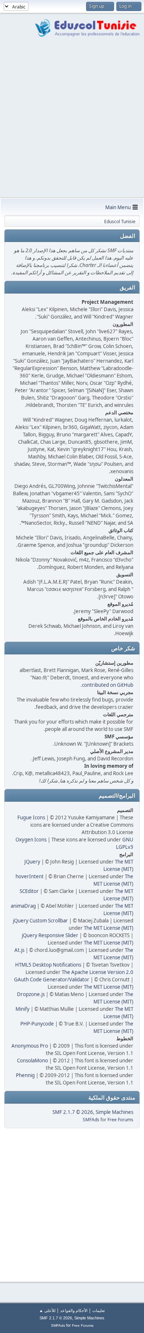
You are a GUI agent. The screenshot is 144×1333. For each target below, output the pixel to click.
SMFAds (91, 1119)
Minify (23, 1009)
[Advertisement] (72, 122)
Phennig (25, 1075)
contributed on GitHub (107, 685)
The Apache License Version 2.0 (97, 972)
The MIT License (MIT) (108, 928)
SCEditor (29, 891)
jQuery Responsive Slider (50, 935)
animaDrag (23, 906)
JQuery (32, 861)
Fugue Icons (31, 817)
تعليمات (98, 1310)
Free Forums (120, 1119)
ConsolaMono (32, 1060)
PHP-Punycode (37, 1023)
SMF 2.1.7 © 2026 (72, 1112)
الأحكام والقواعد (74, 1310)
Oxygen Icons (31, 839)
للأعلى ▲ (47, 1310)
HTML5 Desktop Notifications (48, 964)
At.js (19, 950)
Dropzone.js (31, 994)
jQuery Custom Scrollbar (40, 920)
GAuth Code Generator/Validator (51, 979)
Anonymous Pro (29, 1045)
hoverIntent (30, 876)
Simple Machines (114, 1112)
